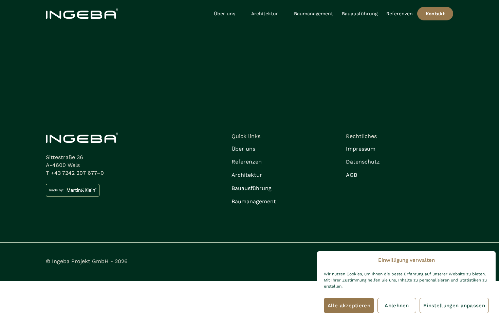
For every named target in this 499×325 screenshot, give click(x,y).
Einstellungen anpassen (454, 306)
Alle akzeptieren (349, 306)
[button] (228, 13)
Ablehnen (397, 306)
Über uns (224, 13)
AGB (351, 175)
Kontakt (435, 13)
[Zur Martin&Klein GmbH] (135, 190)
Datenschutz (363, 161)
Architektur (264, 13)
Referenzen (399, 13)
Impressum (360, 149)
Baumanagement (313, 13)
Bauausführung (359, 13)
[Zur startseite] (82, 13)
